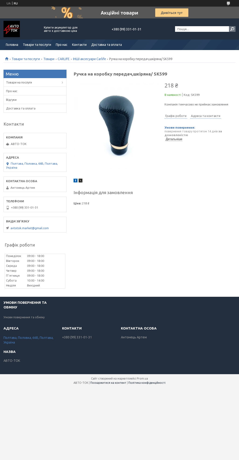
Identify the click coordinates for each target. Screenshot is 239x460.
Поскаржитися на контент (108, 382)
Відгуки (11, 99)
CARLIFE (64, 59)
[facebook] (75, 181)
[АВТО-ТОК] (21, 29)
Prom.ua (142, 378)
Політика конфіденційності (146, 382)
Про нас (61, 45)
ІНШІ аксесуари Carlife (89, 59)
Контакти (79, 45)
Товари (48, 59)
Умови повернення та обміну (24, 317)
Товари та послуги (37, 45)
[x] (80, 181)
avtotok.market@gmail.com (30, 228)
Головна (12, 45)
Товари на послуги (19, 82)
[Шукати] (232, 29)
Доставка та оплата (106, 45)
